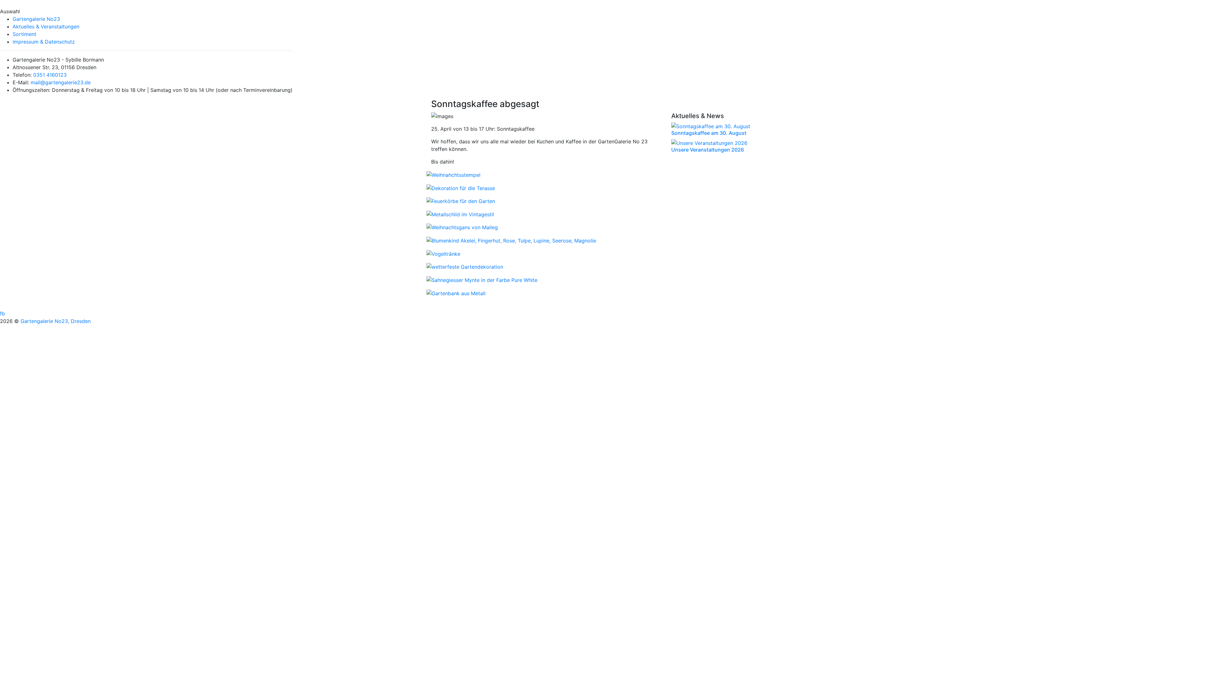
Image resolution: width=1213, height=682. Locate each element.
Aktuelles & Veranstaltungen (46, 26)
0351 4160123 (50, 75)
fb (2, 313)
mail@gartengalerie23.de (61, 82)
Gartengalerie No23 (36, 19)
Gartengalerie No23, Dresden (56, 321)
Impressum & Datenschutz (44, 42)
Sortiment (24, 34)
